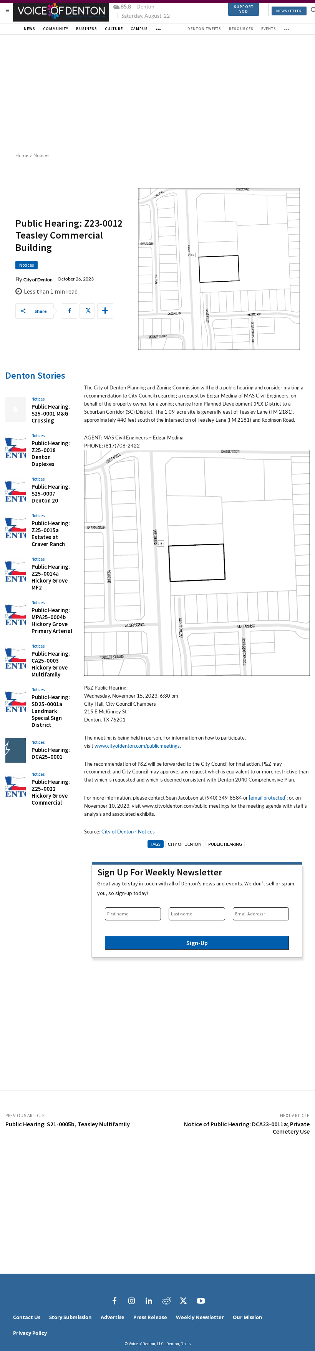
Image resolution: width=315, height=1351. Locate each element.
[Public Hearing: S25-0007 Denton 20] (15, 489)
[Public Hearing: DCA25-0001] (15, 750)
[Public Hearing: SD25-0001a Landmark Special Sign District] (15, 700)
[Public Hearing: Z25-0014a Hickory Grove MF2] (15, 569)
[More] (105, 311)
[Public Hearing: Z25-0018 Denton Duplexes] (15, 446)
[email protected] (268, 798)
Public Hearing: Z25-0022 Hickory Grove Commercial (51, 792)
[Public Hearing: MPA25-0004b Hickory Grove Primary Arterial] (15, 613)
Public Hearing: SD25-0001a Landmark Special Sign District (51, 710)
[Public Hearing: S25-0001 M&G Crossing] (15, 409)
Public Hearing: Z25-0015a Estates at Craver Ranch (51, 533)
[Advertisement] (157, 92)
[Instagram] (132, 1301)
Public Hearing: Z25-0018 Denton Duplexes (51, 453)
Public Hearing (225, 844)
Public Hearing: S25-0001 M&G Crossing (51, 413)
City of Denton (38, 279)
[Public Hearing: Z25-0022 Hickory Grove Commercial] (15, 784)
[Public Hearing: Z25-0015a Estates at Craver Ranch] (15, 526)
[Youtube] (201, 1301)
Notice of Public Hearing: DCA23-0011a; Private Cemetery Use (247, 1127)
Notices (41, 155)
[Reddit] (166, 1301)
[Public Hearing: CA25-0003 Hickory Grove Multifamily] (15, 656)
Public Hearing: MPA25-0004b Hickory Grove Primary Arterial (52, 620)
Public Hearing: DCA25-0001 (51, 753)
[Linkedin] (149, 1301)
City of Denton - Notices (128, 831)
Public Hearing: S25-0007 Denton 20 (51, 493)
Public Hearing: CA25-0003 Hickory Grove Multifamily (51, 664)
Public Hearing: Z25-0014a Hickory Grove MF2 (51, 577)
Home (21, 155)
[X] (87, 311)
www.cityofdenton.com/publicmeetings (137, 746)
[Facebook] (69, 311)
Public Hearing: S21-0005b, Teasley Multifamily (67, 1124)
